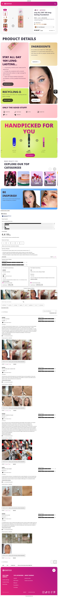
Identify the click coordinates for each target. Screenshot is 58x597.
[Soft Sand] (42, 24)
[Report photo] (24, 191)
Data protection (31, 592)
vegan (37, 10)
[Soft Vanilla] (36, 24)
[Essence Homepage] (8, 3)
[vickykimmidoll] (31, 199)
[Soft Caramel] (44, 24)
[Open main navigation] (2, 4)
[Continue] (54, 169)
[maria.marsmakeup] (49, 199)
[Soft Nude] (41, 24)
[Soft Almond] (34, 24)
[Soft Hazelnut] (45, 24)
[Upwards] (54, 570)
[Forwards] (37, 140)
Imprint (24, 592)
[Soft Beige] (37, 24)
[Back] (21, 140)
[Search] (55, 3)
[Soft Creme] (39, 24)
